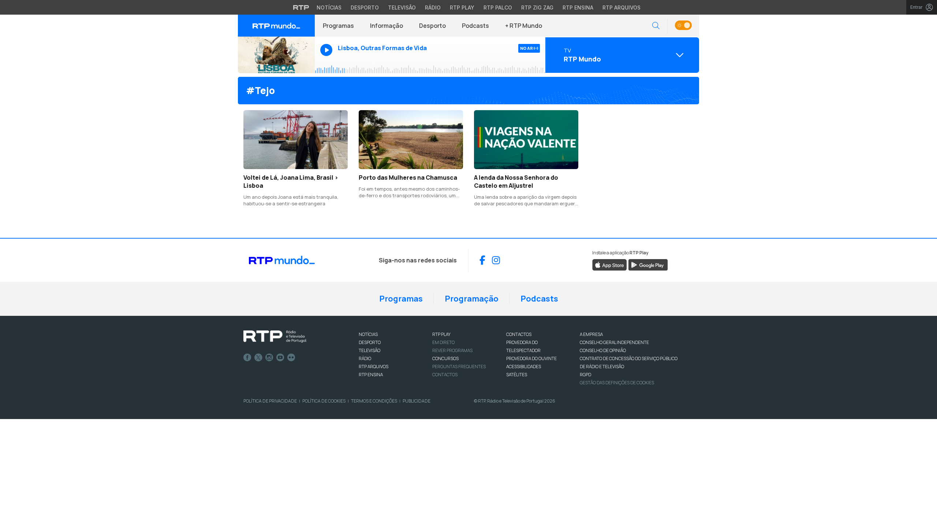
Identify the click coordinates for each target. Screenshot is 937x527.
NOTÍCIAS (368, 334)
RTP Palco (498, 7)
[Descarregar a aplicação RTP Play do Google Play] (648, 264)
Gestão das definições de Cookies (617, 383)
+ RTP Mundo (523, 26)
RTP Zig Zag (537, 7)
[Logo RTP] (274, 336)
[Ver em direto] (276, 55)
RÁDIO (365, 358)
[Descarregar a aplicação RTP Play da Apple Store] (609, 264)
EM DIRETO (443, 342)
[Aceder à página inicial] (276, 26)
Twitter (258, 358)
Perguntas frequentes (459, 366)
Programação (472, 298)
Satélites (516, 374)
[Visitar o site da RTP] (301, 7)
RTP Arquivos (621, 7)
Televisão (402, 7)
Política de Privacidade (270, 401)
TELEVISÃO (369, 350)
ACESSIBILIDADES (523, 366)
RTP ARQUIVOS (373, 366)
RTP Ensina (578, 7)
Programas (338, 26)
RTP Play (462, 7)
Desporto (365, 7)
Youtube (280, 358)
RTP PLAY (441, 334)
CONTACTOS (518, 334)
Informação (386, 26)
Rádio (433, 7)
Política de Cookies (324, 401)
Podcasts (475, 26)
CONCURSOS (445, 358)
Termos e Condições (374, 401)
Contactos (445, 374)
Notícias (329, 7)
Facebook (247, 358)
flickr (291, 358)
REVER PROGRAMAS (452, 350)
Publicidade (416, 401)
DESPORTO (370, 342)
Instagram (269, 358)
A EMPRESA (591, 334)
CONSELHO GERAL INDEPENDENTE (614, 342)
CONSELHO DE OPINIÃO (603, 350)
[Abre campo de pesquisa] (656, 26)
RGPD (585, 374)
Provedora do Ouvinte (531, 358)
